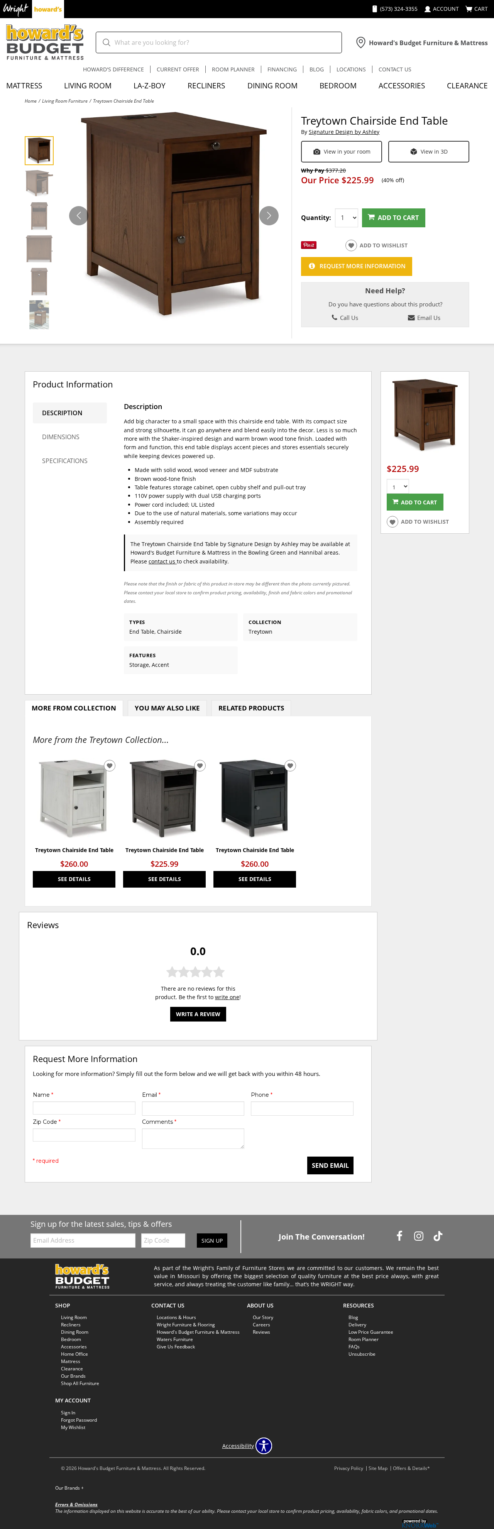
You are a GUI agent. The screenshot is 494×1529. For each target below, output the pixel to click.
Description (62, 413)
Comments (159, 1121)
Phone (261, 1094)
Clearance (467, 85)
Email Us (428, 317)
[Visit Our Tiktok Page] (438, 1236)
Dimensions (61, 437)
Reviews (261, 1332)
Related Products (251, 708)
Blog (317, 69)
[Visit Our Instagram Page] (419, 1236)
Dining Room (272, 85)
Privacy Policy (348, 1468)
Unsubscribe (362, 1354)
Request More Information (363, 266)
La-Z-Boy (150, 85)
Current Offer (178, 69)
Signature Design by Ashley (344, 132)
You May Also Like (167, 708)
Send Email (330, 1165)
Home (31, 101)
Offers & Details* (411, 1468)
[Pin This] (308, 246)
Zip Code (47, 1121)
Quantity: (316, 218)
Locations (351, 69)
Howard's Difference (113, 69)
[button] (269, 215)
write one (227, 997)
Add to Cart (398, 217)
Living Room (88, 85)
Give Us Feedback (176, 1346)
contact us (163, 561)
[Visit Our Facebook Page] (400, 1236)
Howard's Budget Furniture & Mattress (198, 1332)
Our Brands (69, 1488)
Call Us (348, 317)
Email (151, 1094)
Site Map (378, 1468)
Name (43, 1094)
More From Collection (74, 708)
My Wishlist (73, 1427)
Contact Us (395, 69)
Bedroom (338, 85)
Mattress (24, 85)
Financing (282, 69)
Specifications (65, 461)
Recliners (206, 85)
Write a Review (198, 1014)
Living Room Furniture (65, 101)
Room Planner (233, 69)
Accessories (402, 85)
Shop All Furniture (80, 1383)
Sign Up (212, 1240)
